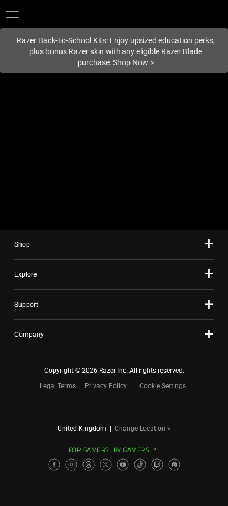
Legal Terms (58, 386)
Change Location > (142, 428)
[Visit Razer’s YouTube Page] (123, 464)
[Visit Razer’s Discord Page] (174, 464)
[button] (12, 13)
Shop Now (133, 62)
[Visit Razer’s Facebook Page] (54, 464)
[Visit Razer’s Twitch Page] (157, 464)
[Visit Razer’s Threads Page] (88, 464)
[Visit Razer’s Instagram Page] (71, 464)
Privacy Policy (106, 386)
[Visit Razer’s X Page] (105, 464)
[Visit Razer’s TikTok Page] (140, 464)
